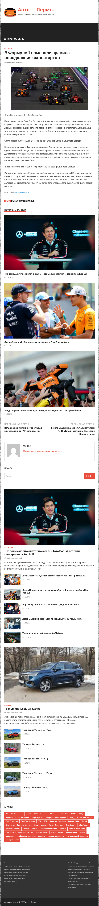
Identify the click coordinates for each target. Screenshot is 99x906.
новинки (41, 836)
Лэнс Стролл (71, 825)
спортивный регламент (22, 201)
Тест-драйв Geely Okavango (22, 708)
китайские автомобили (26, 836)
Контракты (10, 825)
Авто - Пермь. (30, 902)
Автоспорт (9, 48)
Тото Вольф (10, 832)
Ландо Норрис (40, 825)
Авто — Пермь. (36, 9)
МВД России (84, 825)
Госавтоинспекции (85, 817)
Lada (45, 814)
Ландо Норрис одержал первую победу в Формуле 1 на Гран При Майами (42, 410)
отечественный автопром (77, 836)
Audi (21, 814)
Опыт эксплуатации (49, 829)
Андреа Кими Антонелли (56, 817)
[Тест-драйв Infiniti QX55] (12, 753)
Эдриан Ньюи (71, 832)
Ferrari (28, 814)
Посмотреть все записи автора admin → (43, 451)
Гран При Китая (12, 821)
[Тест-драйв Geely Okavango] (49, 703)
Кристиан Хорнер (24, 825)
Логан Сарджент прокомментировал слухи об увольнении (52, 619)
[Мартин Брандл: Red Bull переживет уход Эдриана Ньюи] (12, 613)
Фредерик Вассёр (25, 832)
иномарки (10, 836)
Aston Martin (11, 814)
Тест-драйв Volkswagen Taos (36, 730)
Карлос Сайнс (74, 821)
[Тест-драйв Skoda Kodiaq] (12, 767)
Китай (84, 821)
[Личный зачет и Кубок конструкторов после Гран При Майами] (49, 339)
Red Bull (64, 814)
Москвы (35, 829)
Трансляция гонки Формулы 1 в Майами (42, 633)
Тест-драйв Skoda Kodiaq (35, 758)
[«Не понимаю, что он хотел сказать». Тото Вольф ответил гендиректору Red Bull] (49, 271)
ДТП (45, 821)
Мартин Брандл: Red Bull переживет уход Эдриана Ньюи (50, 604)
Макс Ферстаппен (13, 829)
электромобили (12, 840)
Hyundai (37, 814)
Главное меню (15, 39)
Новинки (8, 705)
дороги (82, 832)
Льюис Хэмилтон (56, 825)
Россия (63, 829)
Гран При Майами (28, 821)
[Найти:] (49, 476)
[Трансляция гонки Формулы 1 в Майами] (12, 642)
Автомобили (23, 817)
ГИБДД (72, 817)
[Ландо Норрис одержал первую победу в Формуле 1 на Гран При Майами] (49, 407)
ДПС (39, 821)
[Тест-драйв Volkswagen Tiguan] (12, 782)
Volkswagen (11, 817)
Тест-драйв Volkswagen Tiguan (37, 773)
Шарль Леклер (57, 832)
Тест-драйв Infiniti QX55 (34, 744)
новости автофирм (56, 836)
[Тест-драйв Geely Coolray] (12, 796)
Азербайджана (37, 817)
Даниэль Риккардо (58, 821)
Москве (26, 829)
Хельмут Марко (41, 832)
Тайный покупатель (77, 829)
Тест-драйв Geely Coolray (35, 787)
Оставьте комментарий (13, 62)
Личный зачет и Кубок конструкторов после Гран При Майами (36, 342)
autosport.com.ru (21, 192)
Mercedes (54, 814)
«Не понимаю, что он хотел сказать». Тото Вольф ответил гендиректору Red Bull (45, 273)
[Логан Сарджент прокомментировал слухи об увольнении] (12, 628)
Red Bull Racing (77, 814)
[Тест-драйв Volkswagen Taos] (12, 739)
